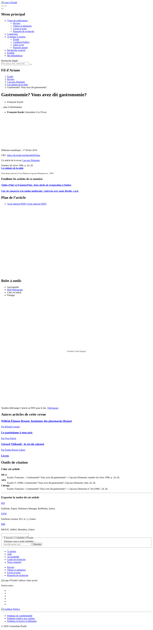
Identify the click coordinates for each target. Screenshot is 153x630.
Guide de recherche (16, 559)
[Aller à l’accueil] (9, 2)
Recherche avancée (16, 50)
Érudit (16, 39)
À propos (21, 36)
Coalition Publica (21, 42)
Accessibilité (13, 556)
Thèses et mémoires (22, 26)
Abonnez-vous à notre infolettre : (19, 541)
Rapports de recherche (23, 31)
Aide (9, 554)
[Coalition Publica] (10, 609)
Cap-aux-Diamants (16, 82)
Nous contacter (14, 562)
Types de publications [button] (17, 20)
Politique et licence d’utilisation (22, 621)
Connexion (12, 34)
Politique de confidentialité (19, 615)
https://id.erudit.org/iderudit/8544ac (23, 155)
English (10, 53)
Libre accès (18, 45)
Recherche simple (9, 60)
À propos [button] (12, 36)
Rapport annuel (20, 47)
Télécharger (52, 408)
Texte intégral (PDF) (17, 204)
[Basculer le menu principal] (2, 8)
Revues (16, 23)
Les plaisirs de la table (17, 84)
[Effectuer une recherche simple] (30, 64)
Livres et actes (20, 28)
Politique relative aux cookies (21, 618)
